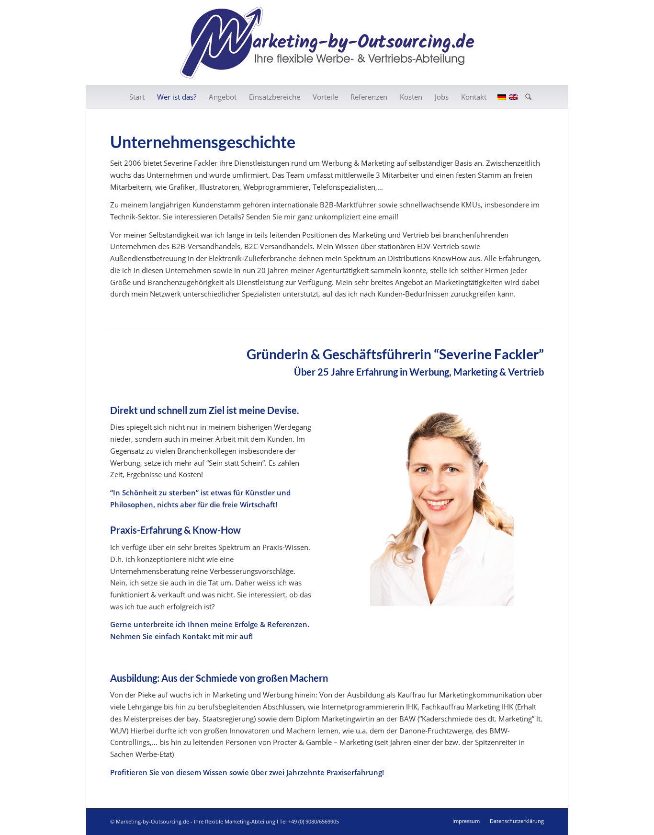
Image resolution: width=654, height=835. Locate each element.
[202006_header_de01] (327, 42)
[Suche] (525, 97)
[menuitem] (137, 97)
